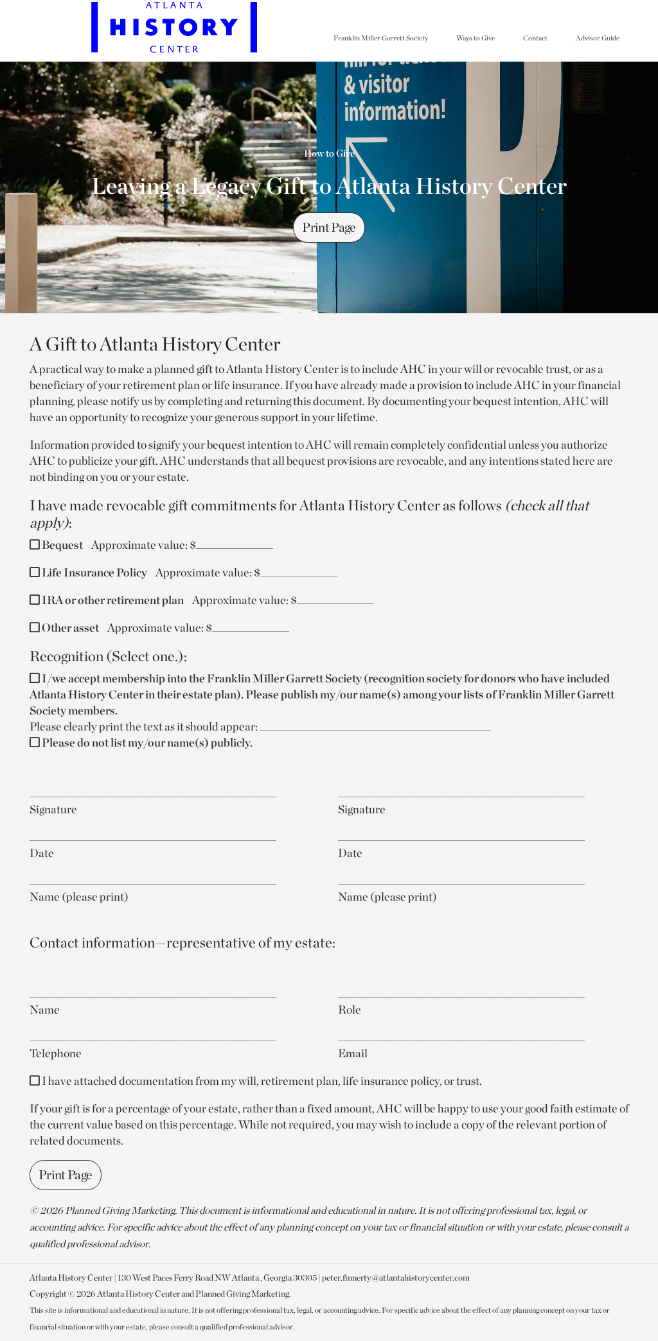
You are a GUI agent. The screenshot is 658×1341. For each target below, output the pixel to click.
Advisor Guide (597, 37)
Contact (535, 37)
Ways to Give (475, 37)
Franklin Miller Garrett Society (380, 37)
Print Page (328, 227)
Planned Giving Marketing (242, 1293)
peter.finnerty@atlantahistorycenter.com (396, 1277)
